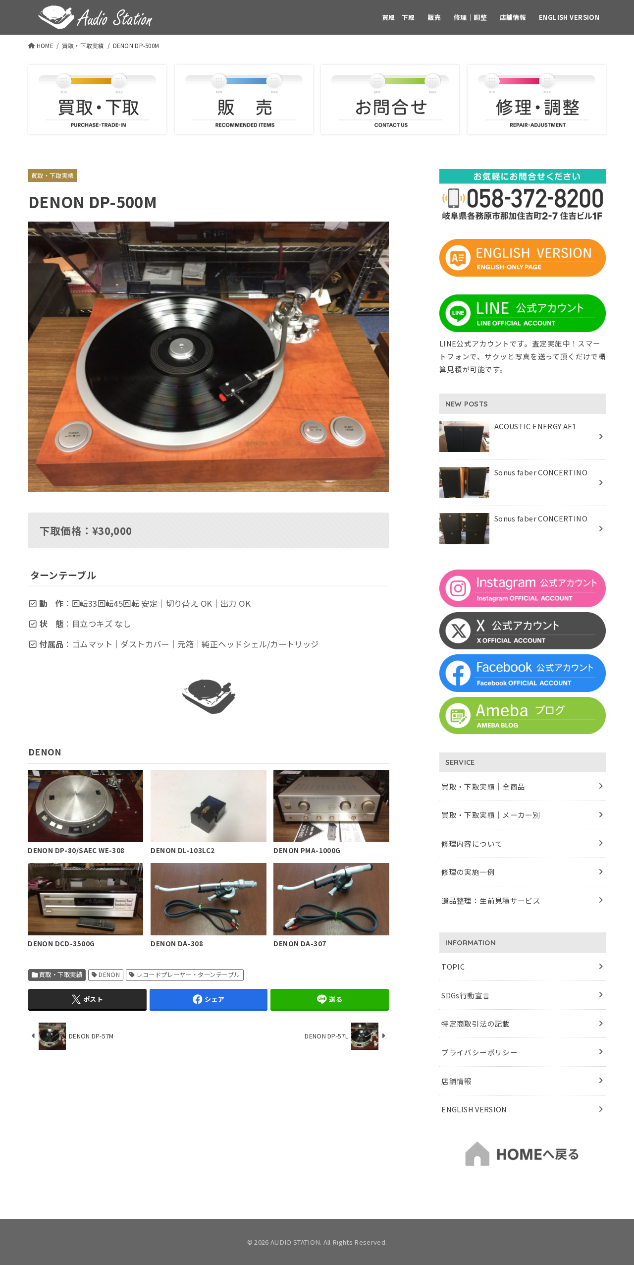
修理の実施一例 (468, 871)
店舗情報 (513, 17)
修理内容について (471, 843)
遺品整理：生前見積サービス (490, 900)
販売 (434, 17)
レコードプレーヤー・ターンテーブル (188, 974)
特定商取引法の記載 (475, 1023)
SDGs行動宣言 (465, 995)
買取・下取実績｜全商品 (483, 786)
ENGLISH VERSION (569, 17)
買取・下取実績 (83, 46)
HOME (45, 46)
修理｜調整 (470, 17)
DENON (109, 974)
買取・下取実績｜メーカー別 (490, 814)
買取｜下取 (398, 17)
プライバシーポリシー (479, 1052)
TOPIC (453, 966)
